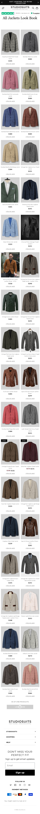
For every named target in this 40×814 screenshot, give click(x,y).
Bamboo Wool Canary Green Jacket (30, 95)
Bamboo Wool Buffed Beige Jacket (10, 167)
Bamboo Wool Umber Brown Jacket (10, 690)
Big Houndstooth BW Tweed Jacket (10, 57)
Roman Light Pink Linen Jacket (30, 616)
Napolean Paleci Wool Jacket (10, 541)
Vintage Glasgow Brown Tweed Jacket (10, 467)
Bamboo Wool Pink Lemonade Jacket (10, 95)
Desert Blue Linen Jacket (10, 242)
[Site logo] (20, 722)
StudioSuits (22, 809)
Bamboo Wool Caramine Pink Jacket (30, 690)
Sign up (20, 772)
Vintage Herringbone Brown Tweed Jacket (10, 579)
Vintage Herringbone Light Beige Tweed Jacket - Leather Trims (10, 617)
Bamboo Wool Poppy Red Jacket (10, 429)
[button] (3, 8)
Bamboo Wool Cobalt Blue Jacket (10, 131)
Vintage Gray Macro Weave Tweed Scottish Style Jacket (30, 355)
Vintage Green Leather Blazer (10, 316)
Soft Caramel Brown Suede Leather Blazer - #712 (10, 280)
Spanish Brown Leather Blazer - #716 (30, 542)
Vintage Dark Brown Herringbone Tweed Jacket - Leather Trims (30, 280)
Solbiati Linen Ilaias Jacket (30, 653)
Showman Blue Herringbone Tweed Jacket (30, 205)
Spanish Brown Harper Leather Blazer (30, 392)
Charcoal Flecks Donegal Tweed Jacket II (30, 242)
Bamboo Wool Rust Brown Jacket (30, 131)
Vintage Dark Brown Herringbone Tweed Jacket (30, 317)
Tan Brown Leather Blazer (10, 391)
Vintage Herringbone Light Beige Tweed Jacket (30, 504)
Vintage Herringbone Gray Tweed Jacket (30, 168)
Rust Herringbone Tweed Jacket (10, 504)
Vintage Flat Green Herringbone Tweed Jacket (10, 355)
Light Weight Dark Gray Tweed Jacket (30, 430)
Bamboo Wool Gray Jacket (30, 56)
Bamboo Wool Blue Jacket (10, 653)
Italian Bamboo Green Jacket (10, 204)
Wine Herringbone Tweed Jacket (30, 466)
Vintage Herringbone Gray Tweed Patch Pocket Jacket (30, 579)
